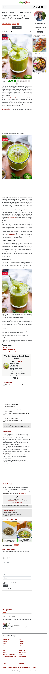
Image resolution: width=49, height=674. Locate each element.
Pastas (20, 654)
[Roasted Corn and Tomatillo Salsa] (9, 531)
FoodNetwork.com (22, 493)
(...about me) (41, 24)
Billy (4, 615)
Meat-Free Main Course (9, 654)
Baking (21, 639)
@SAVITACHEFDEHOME (12, 500)
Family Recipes (7, 648)
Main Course (22, 652)
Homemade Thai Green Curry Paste (12, 352)
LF (18, 81)
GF (12, 81)
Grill (4, 650)
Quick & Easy (22, 656)
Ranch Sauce (25, 108)
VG (26, 81)
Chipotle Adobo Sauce (8, 349)
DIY (18, 23)
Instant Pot (22, 650)
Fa (17, 83)
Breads (5, 641)
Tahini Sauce (18, 108)
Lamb (4, 652)
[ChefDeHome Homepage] (24, 2)
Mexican (9, 23)
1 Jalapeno (11, 404)
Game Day (21, 648)
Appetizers (6, 639)
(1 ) (16, 361)
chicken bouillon (12, 217)
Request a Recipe (7, 515)
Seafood (21, 659)
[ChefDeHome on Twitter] (39, 7)
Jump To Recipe (17, 27)
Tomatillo (16, 545)
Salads (4, 659)
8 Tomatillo (14, 384)
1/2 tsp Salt (11, 418)
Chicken (5, 643)
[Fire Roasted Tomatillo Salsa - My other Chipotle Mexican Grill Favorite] (24, 531)
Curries (21, 643)
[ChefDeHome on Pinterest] (36, 7)
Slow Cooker (22, 661)
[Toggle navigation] (5, 7)
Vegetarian (21, 663)
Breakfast (21, 641)
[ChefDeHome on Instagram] (34, 7)
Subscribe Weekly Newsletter (10, 512)
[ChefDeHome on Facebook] (42, 7)
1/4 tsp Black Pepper (13, 420)
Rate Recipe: (7, 557)
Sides (4, 661)
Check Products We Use (9, 514)
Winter (4, 23)
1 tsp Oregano (8, 411)
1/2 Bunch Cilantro (9, 416)
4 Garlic (10, 406)
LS (23, 81)
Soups (4, 663)
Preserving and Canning (9, 656)
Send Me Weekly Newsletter (11, 582)
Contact (10, 667)
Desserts (5, 645)
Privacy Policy (26, 667)
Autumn (14, 23)
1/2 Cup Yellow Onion (14, 409)
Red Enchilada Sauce (13, 98)
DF (9, 81)
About (4, 667)
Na (21, 81)
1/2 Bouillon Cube (17, 413)
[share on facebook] (9, 31)
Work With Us (17, 667)
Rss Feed (33, 667)
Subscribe (39, 32)
